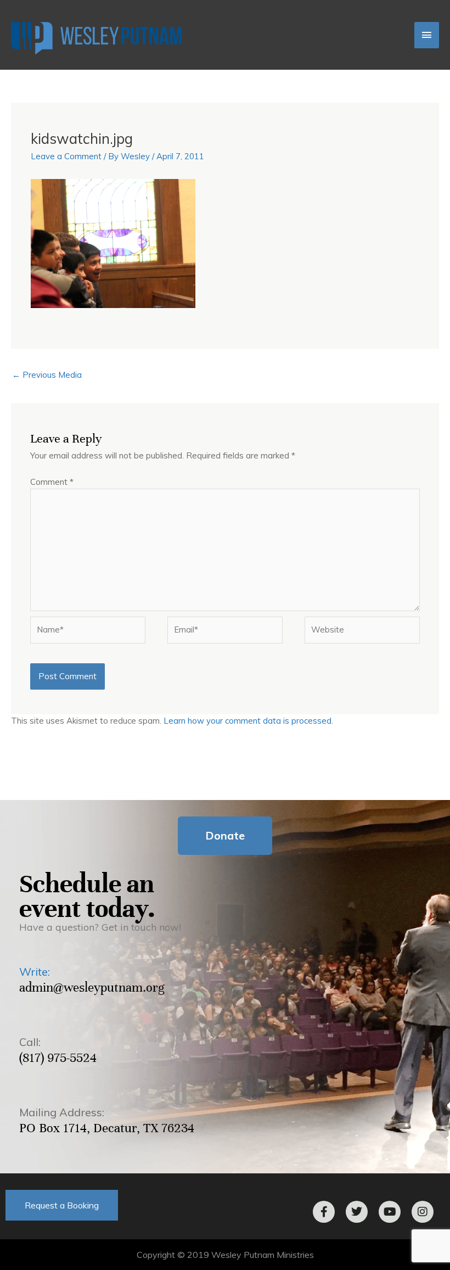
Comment (52, 482)
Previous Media (47, 375)
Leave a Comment (66, 156)
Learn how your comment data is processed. (248, 720)
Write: (34, 971)
